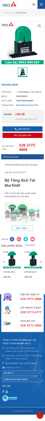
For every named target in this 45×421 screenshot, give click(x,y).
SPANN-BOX (9, 272)
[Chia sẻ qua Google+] (19, 239)
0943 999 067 (19, 172)
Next (41, 262)
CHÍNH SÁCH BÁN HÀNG (16, 379)
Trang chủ (8, 12)
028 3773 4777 (31, 312)
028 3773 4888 (31, 299)
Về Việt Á (8, 373)
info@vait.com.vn (13, 367)
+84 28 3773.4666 (28, 363)
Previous (4, 262)
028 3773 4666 (27, 147)
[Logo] (8, 4)
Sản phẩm (21, 12)
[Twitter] (26, 239)
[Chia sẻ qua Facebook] (12, 239)
